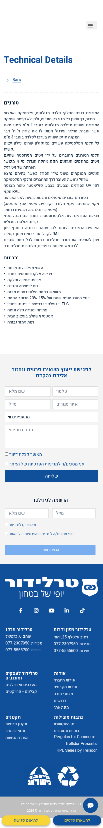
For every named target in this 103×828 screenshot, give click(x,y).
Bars (16, 80)
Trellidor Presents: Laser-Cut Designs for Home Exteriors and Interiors (78, 743)
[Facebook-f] (20, 610)
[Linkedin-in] (66, 610)
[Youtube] (51, 610)
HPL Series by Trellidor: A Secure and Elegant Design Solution (77, 750)
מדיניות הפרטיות (43, 464)
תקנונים (13, 717)
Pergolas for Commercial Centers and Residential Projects (76, 737)
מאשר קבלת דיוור (25, 454)
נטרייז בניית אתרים (53, 804)
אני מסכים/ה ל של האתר (46, 464)
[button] (91, 25)
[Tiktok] (82, 610)
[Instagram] (36, 610)
